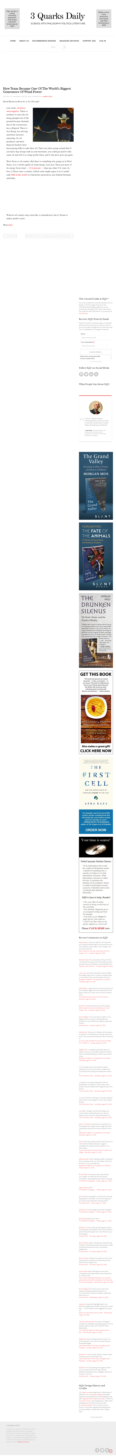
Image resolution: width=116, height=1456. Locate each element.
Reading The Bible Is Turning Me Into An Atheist (94, 979)
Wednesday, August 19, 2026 (103, 1282)
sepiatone (82, 1304)
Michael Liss (83, 1006)
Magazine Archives (69, 41)
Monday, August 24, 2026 (87, 999)
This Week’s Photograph (87, 1181)
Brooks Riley (83, 1174)
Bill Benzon (82, 1228)
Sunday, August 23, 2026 (97, 1025)
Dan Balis (102, 1399)
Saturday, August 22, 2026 (87, 1060)
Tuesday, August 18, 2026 (94, 1348)
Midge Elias (82, 1339)
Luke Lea (82, 973)
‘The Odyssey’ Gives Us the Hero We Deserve (93, 997)
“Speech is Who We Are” (87, 966)
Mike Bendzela (83, 960)
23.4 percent (35, 167)
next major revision (85, 1401)
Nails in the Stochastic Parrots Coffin (91, 1313)
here (11, 224)
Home (13, 41)
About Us (24, 41)
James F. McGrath (84, 1124)
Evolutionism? (83, 1025)
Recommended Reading (44, 41)
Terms (95, 361)
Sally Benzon (83, 1032)
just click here (83, 313)
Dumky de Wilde (86, 1405)
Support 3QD (89, 41)
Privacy (100, 361)
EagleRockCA (83, 1050)
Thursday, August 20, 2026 (98, 1236)
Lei (80, 1067)
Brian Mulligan (83, 1017)
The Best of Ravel (11, 236)
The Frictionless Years (86, 1076)
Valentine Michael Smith (87, 1322)
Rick (80, 1196)
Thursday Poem (84, 1203)
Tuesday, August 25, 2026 (97, 953)
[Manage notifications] (110, 1451)
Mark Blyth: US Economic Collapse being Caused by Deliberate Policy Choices (48, 236)
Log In (102, 41)
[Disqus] (38, 268)
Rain (80, 1142)
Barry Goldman (84, 1243)
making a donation (23, 1442)
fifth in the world (19, 174)
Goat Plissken (83, 1271)
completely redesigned (96, 1394)
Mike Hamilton (83, 942)
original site (85, 1392)
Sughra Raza (83, 1188)
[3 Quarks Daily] (58, 24)
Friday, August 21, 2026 (86, 1168)
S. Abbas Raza (46, 96)
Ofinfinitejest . (83, 988)
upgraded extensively (89, 1399)
